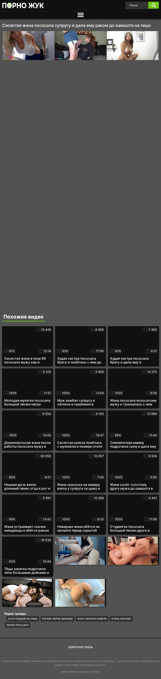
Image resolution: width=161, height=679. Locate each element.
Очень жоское (121, 618)
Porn (97, 671)
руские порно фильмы (57, 618)
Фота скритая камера (92, 618)
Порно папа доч (17, 625)
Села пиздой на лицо (23, 618)
